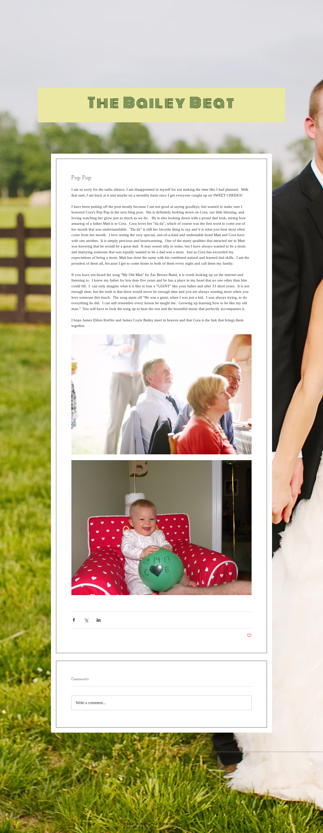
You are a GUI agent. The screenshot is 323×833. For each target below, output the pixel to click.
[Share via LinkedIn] (98, 620)
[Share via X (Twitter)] (86, 620)
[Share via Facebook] (73, 620)
